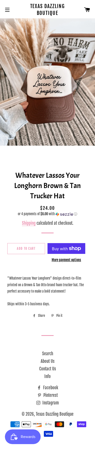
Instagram (50, 402)
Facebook (50, 387)
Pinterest (50, 395)
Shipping (29, 223)
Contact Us (47, 368)
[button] (47, 214)
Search (47, 353)
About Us (48, 361)
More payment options (66, 260)
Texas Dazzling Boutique (47, 9)
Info (47, 376)
